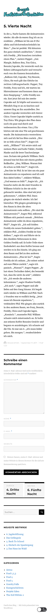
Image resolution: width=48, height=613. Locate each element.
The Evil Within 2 (15, 595)
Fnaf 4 (9, 577)
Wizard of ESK (13, 343)
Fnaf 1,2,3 (11, 573)
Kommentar (11, 380)
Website (8, 444)
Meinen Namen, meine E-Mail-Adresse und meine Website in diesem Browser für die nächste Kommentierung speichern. (24, 460)
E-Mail (8, 431)
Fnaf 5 (9, 580)
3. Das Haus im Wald (16, 548)
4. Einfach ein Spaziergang (19, 545)
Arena (9, 570)
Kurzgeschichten (15, 588)
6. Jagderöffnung (15, 534)
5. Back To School (15, 541)
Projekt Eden (12, 591)
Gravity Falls (12, 584)
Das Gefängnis (13, 538)
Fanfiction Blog (10, 605)
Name (7, 419)
